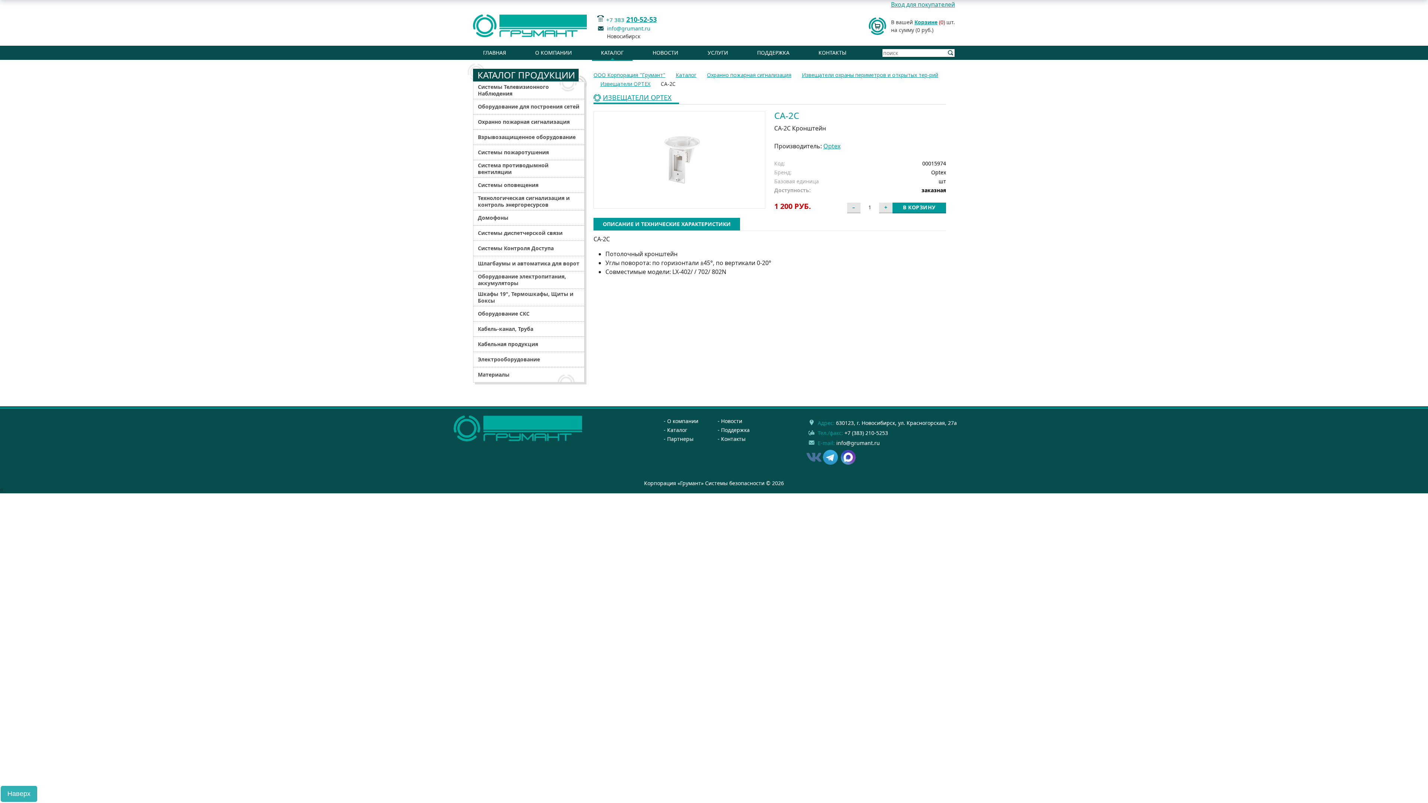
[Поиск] (951, 53)
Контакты (832, 52)
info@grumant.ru (628, 28)
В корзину (919, 207)
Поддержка (773, 52)
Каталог (612, 52)
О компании (553, 52)
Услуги (718, 52)
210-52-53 (641, 19)
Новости (665, 52)
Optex (831, 146)
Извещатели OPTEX (637, 98)
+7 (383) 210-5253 (866, 432)
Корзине (925, 22)
